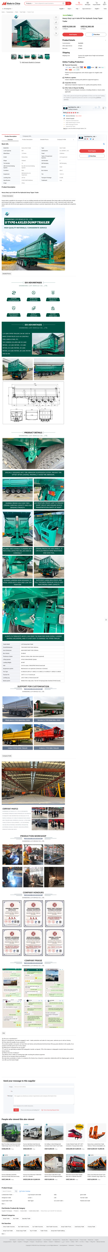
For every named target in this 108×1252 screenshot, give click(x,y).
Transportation (9, 12)
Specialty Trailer (26, 1218)
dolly (55, 1194)
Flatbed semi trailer (85, 1200)
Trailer (16, 12)
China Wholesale (47, 1239)
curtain (30, 1197)
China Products (21, 1239)
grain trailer (83, 1194)
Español (20, 1241)
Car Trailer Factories (37, 1226)
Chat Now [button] (97, 34)
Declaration (71, 1245)
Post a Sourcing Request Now (50, 1110)
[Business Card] (104, 144)
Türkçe (86, 1241)
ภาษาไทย (81, 1241)
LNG (55, 1197)
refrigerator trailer (6, 1197)
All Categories (7, 8)
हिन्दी (77, 1241)
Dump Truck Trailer (8, 1230)
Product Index (83, 1239)
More (3, 1234)
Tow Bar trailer (84, 1197)
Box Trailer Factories (23, 1226)
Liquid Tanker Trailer (7, 1200)
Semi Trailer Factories (52, 1226)
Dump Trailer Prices (66, 1226)
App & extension (86, 8)
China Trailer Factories (9, 1226)
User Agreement (63, 1245)
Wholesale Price (56, 1239)
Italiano (45, 1241)
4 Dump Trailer (91, 1226)
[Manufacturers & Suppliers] (11, 3)
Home (3, 12)
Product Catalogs (25, 1191)
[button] (70, 139)
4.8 (85, 139)
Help (77, 8)
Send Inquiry (73, 34)
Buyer (69, 8)
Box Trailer (16, 1218)
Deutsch (51, 1241)
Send (16, 1110)
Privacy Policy (79, 1245)
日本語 (72, 1241)
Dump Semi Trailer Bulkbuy (58, 1230)
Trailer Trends (43, 1230)
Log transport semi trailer (34, 1194)
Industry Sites (65, 1239)
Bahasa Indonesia (101, 1241)
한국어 (67, 1241)
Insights (96, 1239)
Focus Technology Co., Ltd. (43, 1245)
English (14, 1241)
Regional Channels (74, 1239)
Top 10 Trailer (33, 1230)
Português (26, 1241)
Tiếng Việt (92, 1241)
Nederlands (57, 1241)
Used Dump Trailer (79, 1226)
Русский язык (39, 1241)
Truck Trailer (22, 12)
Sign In (65, 128)
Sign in (104, 4)
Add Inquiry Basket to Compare (31, 62)
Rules (105, 8)
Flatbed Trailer (30, 12)
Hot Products (13, 1239)
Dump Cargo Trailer (21, 1230)
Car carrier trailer (58, 1200)
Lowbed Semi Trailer (7, 1194)
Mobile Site (90, 1239)
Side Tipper (31, 1200)
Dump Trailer (6, 1218)
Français (32, 1241)
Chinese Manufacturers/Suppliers (34, 1239)
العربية (63, 1241)
